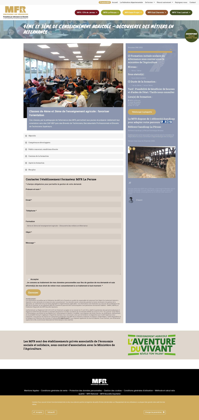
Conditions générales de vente (54, 390)
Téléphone (31, 211)
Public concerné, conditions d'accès (43, 149)
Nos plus (31, 170)
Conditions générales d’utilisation (138, 390)
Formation (30, 221)
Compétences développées (39, 142)
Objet (29, 232)
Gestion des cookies (113, 390)
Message (30, 243)
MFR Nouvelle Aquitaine (110, 394)
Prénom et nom (33, 189)
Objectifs (32, 136)
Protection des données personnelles (86, 390)
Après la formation (36, 163)
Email (29, 200)
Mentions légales (31, 390)
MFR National (92, 394)
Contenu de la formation (38, 156)
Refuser (50, 412)
